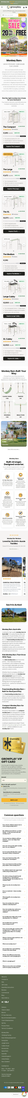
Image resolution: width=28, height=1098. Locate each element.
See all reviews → (14, 549)
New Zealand (5, 1061)
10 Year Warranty (7, 1015)
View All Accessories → (14, 449)
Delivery (4, 1007)
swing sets (10, 725)
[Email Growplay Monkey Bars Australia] (2, 1002)
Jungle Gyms (5, 1043)
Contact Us (5, 979)
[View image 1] (13, 123)
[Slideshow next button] (26, 572)
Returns (4, 1012)
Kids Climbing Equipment (9, 1038)
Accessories (5, 1048)
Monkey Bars (5, 1032)
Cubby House (5, 1046)
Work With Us (5, 998)
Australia (4, 1053)
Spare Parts (5, 1051)
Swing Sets (5, 1040)
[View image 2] (14, 123)
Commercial (5, 992)
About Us (4, 977)
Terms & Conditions (7, 1028)
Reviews (4, 990)
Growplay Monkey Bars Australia (16, 1082)
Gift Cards (4, 984)
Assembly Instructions (8, 987)
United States (5, 1059)
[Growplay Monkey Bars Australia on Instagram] (6, 1002)
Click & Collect (6, 1010)
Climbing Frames (6, 1035)
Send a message (6, 1074)
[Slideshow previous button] (2, 572)
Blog (3, 995)
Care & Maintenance (7, 1020)
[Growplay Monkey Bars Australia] (14, 7)
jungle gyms (16, 725)
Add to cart (14, 800)
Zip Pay (4, 1023)
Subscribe (22, 15)
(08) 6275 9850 (6, 1076)
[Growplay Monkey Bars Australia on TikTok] (8, 1002)
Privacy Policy (5, 1025)
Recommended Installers (9, 1018)
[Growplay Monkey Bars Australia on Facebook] (4, 1002)
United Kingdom (6, 1056)
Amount (3, 777)
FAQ (3, 982)
